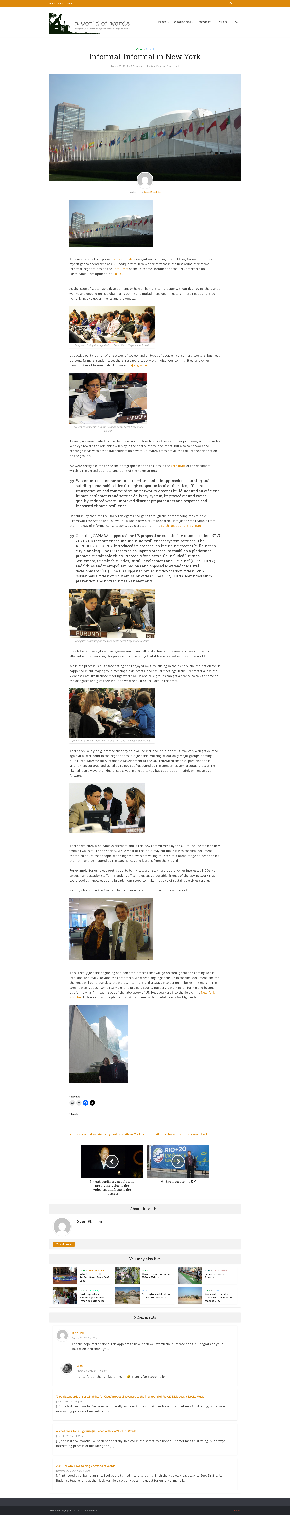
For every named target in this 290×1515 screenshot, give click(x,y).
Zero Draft (120, 269)
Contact (70, 3)
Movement (205, 21)
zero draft (178, 466)
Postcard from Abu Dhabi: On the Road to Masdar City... (218, 1297)
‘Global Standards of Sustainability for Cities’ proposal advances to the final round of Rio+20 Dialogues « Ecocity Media (130, 1396)
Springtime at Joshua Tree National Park (156, 1295)
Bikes (207, 1270)
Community (93, 1290)
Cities (139, 49)
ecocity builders (111, 1134)
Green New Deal (96, 1270)
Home (52, 3)
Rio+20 (117, 274)
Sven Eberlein (157, 66)
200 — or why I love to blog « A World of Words (85, 1466)
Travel (150, 49)
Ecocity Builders (123, 259)
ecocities (90, 1134)
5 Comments (138, 66)
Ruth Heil (78, 1333)
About (61, 3)
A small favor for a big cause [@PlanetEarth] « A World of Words (96, 1431)
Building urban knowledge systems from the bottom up (92, 1297)
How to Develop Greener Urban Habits (157, 1275)
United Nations (178, 1134)
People (162, 21)
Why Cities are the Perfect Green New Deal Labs (94, 1277)
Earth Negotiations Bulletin (181, 526)
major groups (137, 365)
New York (134, 1134)
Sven (80, 1366)
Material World (182, 21)
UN (160, 1134)
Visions (223, 21)
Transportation (220, 1270)
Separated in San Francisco (215, 1275)
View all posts (63, 1244)
